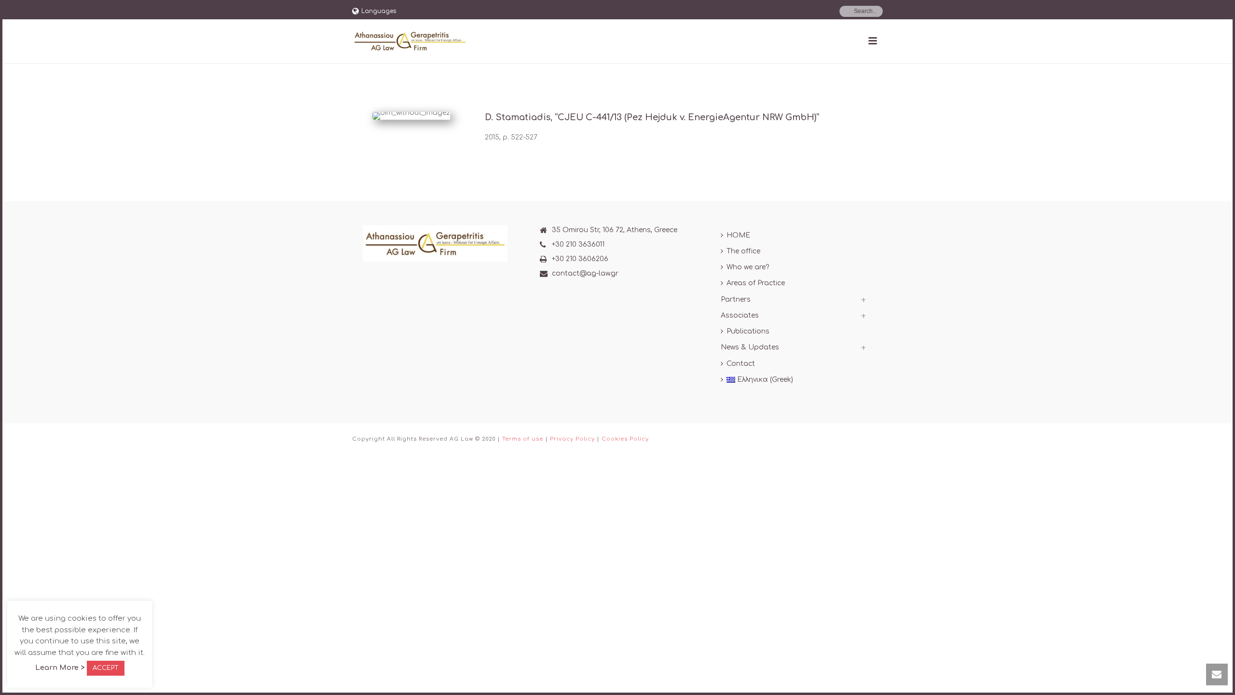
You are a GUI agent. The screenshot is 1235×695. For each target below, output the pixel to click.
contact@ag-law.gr (585, 273)
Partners (736, 299)
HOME (738, 235)
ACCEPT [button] (106, 668)
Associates (740, 315)
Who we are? (748, 267)
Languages (378, 11)
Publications (748, 331)
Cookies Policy (625, 439)
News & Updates (750, 347)
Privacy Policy (572, 439)
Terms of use (522, 439)
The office (743, 251)
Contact (741, 363)
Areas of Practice (756, 283)
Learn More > (59, 668)
